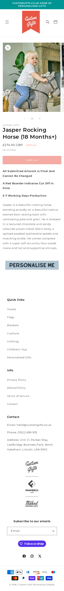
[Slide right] (40, 118)
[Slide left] (24, 118)
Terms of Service (18, 396)
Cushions (13, 333)
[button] (7, 22)
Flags (10, 317)
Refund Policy (16, 387)
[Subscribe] (53, 531)
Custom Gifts (25, 584)
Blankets (13, 325)
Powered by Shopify (44, 584)
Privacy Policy (16, 379)
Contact (12, 404)
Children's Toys (17, 349)
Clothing (13, 341)
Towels (11, 309)
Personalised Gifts (19, 357)
